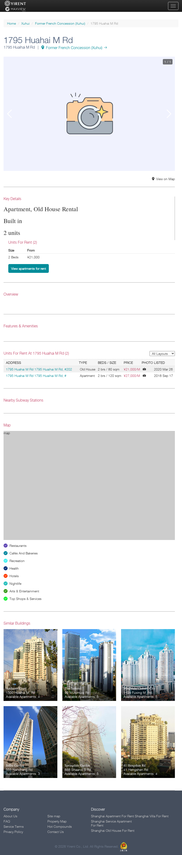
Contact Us (55, 832)
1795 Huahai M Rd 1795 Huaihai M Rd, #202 (39, 369)
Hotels (14, 576)
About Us (10, 816)
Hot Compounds (59, 826)
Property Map (57, 821)
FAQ (7, 821)
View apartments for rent (28, 268)
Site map (53, 816)
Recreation (17, 561)
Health (14, 568)
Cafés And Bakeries (23, 553)
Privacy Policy (13, 832)
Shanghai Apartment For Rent (112, 816)
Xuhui (25, 23)
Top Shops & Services (25, 599)
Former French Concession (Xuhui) (60, 23)
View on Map (165, 179)
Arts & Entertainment (24, 591)
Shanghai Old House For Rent (112, 830)
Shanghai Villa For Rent (151, 816)
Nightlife (15, 583)
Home (11, 23)
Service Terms (14, 826)
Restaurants (18, 546)
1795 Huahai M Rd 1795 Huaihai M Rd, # (36, 376)
